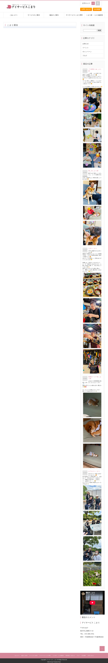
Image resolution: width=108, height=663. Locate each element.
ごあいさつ (13, 15)
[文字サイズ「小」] (93, 3)
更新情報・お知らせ (70, 655)
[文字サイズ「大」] (98, 3)
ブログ (85, 55)
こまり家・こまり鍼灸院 (94, 15)
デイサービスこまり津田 (74, 15)
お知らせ (86, 44)
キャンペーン (87, 52)
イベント (86, 48)
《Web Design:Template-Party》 (54, 661)
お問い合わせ (86, 9)
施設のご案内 (54, 15)
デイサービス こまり (52, 659)
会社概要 (97, 9)
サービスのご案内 (34, 15)
